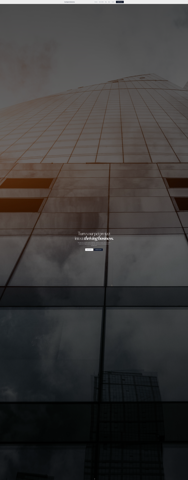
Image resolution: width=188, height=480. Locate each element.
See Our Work (89, 249)
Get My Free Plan (98, 249)
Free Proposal (119, 1)
